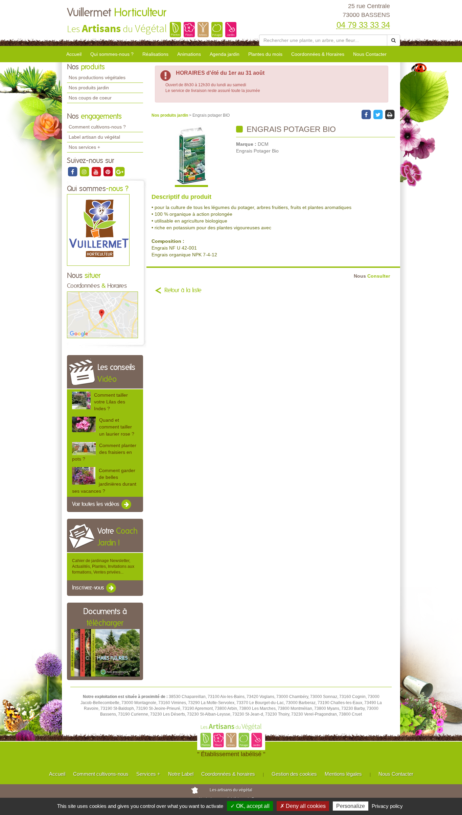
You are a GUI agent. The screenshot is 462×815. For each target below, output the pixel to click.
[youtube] (96, 171)
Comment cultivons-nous (101, 774)
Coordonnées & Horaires (317, 54)
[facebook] (73, 171)
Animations (189, 54)
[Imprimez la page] (389, 114)
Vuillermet (116, 13)
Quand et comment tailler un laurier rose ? (116, 426)
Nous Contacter (370, 54)
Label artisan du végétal (94, 137)
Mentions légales (343, 774)
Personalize (350, 806)
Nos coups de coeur (90, 97)
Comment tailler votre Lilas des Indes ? (111, 401)
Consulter (372, 276)
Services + (148, 774)
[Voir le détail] (81, 400)
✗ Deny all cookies (303, 806)
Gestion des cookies (294, 774)
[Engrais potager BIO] (191, 156)
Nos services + (84, 147)
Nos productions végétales (97, 77)
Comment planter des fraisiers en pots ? (104, 452)
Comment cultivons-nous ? (97, 127)
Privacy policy (387, 806)
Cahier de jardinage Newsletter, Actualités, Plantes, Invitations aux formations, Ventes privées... (103, 566)
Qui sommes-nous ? (112, 54)
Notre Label (180, 774)
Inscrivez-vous (89, 588)
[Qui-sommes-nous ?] (98, 230)
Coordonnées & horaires (228, 774)
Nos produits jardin (89, 87)
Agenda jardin (224, 54)
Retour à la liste (183, 290)
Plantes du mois (265, 54)
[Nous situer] (102, 314)
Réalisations (155, 54)
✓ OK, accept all (250, 806)
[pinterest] (108, 171)
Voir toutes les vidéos (96, 504)
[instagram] (85, 171)
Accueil (74, 54)
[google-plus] (119, 171)
